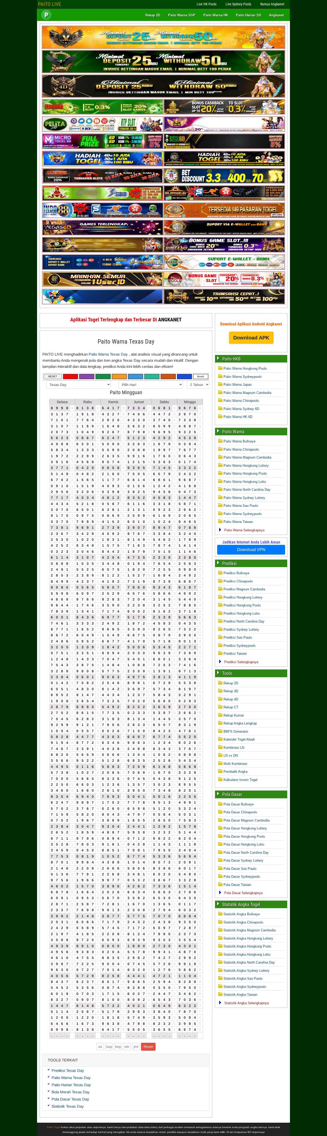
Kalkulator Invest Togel (241, 780)
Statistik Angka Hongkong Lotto (247, 954)
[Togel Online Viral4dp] (224, 131)
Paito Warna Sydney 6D (241, 409)
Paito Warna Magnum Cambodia (247, 393)
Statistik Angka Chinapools (243, 922)
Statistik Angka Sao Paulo (243, 978)
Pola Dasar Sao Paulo (240, 869)
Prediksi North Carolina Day (244, 621)
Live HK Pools (206, 4)
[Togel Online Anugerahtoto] (102, 269)
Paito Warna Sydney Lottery (244, 498)
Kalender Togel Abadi (239, 739)
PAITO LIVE (49, 4)
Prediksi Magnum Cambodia (244, 589)
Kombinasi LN (234, 747)
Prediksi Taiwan (235, 653)
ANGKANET (170, 320)
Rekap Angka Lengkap (240, 723)
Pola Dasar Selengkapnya (243, 893)
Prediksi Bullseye (236, 573)
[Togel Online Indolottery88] (102, 217)
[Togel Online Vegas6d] (102, 234)
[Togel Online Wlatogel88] (224, 200)
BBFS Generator (236, 731)
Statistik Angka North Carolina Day (249, 962)
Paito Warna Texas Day (126, 341)
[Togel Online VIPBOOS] (163, 48)
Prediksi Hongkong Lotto (242, 613)
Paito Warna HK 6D (238, 417)
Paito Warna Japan (238, 385)
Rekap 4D (231, 699)
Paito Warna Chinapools (241, 401)
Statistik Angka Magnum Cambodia (250, 930)
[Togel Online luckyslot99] (224, 182)
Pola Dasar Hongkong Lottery (245, 828)
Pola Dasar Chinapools (240, 812)
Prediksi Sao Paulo (238, 637)
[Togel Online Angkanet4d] (224, 269)
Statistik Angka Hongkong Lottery (248, 938)
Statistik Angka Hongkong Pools (247, 946)
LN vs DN (231, 755)
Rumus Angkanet (272, 4)
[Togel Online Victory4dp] (102, 165)
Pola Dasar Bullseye (239, 804)
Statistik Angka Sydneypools (245, 987)
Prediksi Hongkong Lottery (243, 597)
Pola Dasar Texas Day (70, 1099)
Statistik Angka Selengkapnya (246, 1003)
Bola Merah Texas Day (71, 1092)
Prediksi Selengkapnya (241, 662)
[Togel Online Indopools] (224, 286)
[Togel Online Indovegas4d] (224, 303)
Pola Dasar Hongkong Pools (244, 836)
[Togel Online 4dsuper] (163, 96)
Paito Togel (53, 1127)
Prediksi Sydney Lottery (241, 629)
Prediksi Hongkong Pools (242, 605)
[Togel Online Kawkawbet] (102, 182)
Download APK (251, 338)
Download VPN (251, 549)
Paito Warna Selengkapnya (244, 530)
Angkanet (276, 15)
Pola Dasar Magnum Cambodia (247, 820)
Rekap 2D (152, 15)
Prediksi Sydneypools (240, 646)
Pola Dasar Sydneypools (242, 877)
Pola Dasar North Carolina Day (246, 852)
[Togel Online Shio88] (224, 234)
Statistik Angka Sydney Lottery (247, 971)
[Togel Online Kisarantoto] (224, 113)
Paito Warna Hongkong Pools (245, 368)
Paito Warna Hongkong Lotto (245, 482)
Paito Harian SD (248, 15)
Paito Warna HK (215, 15)
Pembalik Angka (236, 772)
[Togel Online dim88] (163, 72)
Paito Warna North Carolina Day (247, 489)
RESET (52, 376)
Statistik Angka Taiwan (240, 995)
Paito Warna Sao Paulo (241, 506)
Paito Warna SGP (181, 15)
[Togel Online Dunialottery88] (224, 217)
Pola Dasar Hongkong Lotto (244, 844)
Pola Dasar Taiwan (237, 885)
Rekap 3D (231, 691)
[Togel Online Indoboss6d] (224, 148)
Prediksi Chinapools (238, 581)
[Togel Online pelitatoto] (102, 131)
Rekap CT (231, 707)
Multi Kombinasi (235, 764)
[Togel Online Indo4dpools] (102, 303)
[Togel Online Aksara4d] (102, 251)
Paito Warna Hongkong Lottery (246, 465)
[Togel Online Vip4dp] (224, 165)
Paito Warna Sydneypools (243, 377)
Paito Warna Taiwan (238, 522)
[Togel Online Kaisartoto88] (102, 200)
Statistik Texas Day (68, 1106)
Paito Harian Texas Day (71, 1085)
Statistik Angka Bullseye (242, 914)
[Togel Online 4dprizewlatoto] (102, 286)
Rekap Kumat (234, 715)
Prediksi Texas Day (68, 1070)
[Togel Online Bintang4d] (224, 251)
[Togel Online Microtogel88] (102, 148)
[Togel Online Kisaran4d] (102, 113)
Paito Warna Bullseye (239, 441)
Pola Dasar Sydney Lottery (243, 860)
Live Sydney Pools (238, 4)
